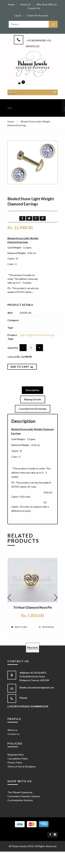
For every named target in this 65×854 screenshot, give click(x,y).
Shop (9, 108)
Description (32, 390)
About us (12, 729)
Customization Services (20, 800)
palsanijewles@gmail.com (40, 687)
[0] (19, 83)
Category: (13, 320)
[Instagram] (55, 834)
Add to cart (21, 627)
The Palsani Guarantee (19, 792)
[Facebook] (50, 834)
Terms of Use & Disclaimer (21, 766)
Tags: (10, 327)
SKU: (10, 312)
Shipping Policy (15, 754)
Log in (17, 15)
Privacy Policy (14, 762)
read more (13, 297)
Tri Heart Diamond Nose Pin (32, 607)
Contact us (13, 733)
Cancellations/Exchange (32, 408)
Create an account (37, 15)
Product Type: (12, 337)
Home (10, 121)
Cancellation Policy (17, 758)
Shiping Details (32, 399)
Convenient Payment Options (23, 796)
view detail (48, 627)
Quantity (12, 347)
